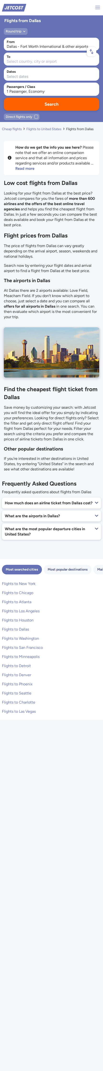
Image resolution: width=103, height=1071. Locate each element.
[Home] (14, 7)
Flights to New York (18, 583)
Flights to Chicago (17, 592)
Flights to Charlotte (18, 702)
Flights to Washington (20, 638)
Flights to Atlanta (16, 602)
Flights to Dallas (15, 629)
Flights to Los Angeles (21, 611)
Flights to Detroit (16, 665)
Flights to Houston (18, 620)
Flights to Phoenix (17, 684)
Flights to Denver (16, 675)
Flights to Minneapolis (21, 656)
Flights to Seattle (16, 693)
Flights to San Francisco (22, 647)
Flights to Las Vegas (19, 711)
